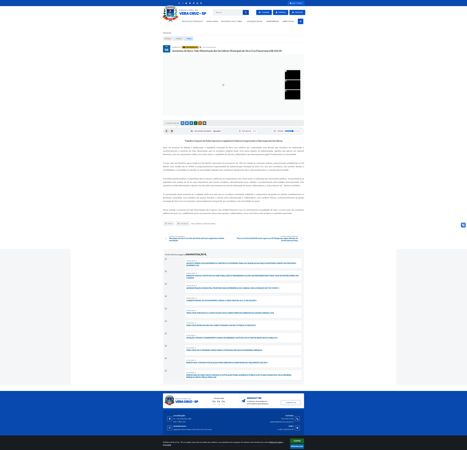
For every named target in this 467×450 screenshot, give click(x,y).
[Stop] (171, 131)
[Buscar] (246, 12)
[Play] (166, 131)
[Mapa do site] (197, 3)
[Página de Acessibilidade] (201, 3)
